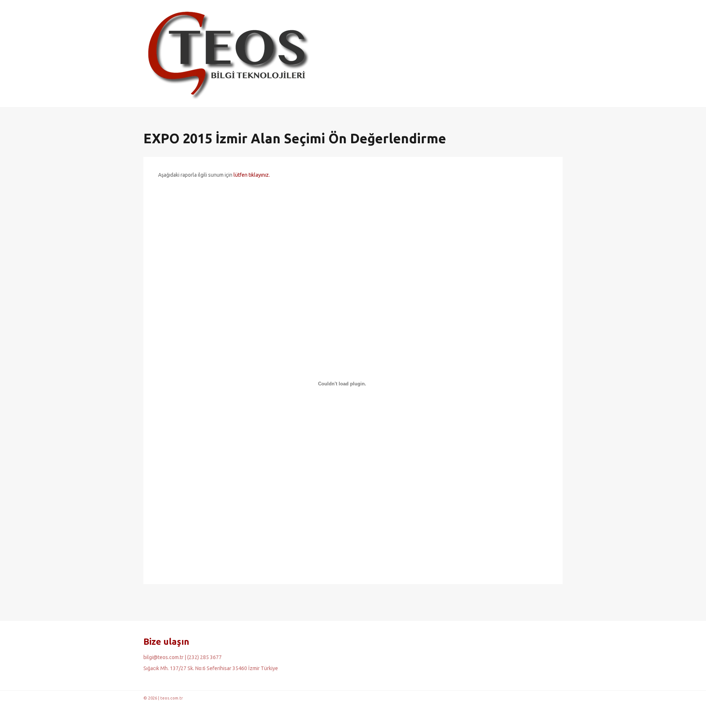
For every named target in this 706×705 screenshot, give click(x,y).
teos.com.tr (171, 698)
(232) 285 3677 (204, 657)
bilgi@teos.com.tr (163, 657)
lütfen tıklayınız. (251, 175)
